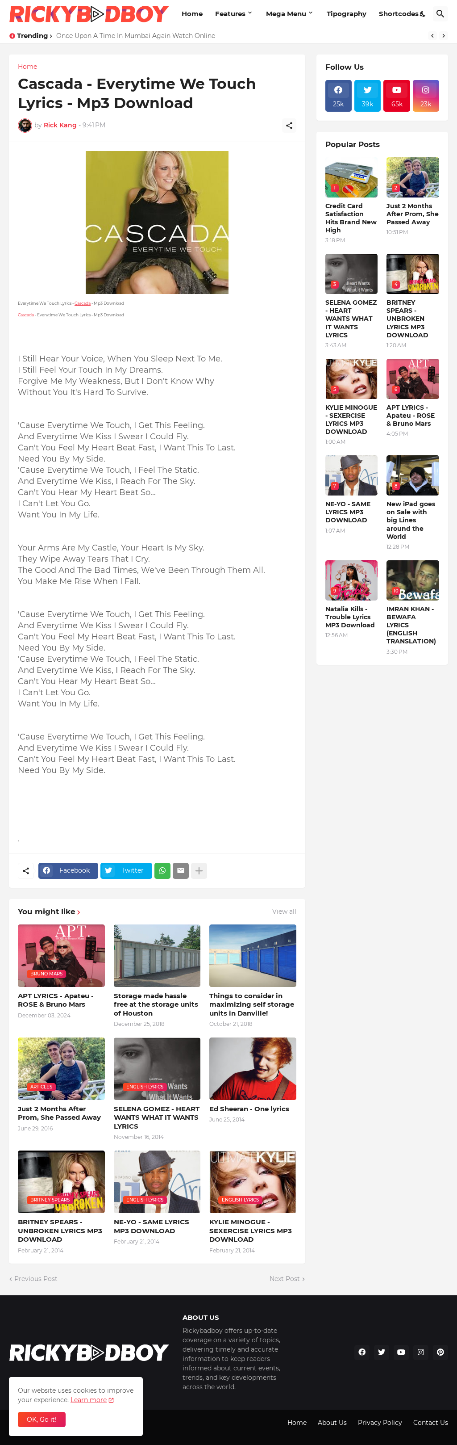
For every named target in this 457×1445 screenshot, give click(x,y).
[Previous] (432, 35)
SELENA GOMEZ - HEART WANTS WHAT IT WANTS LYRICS (156, 1117)
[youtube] (401, 1352)
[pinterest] (440, 1352)
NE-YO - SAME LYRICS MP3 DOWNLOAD (151, 1226)
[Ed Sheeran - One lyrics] (252, 1069)
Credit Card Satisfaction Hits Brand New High (351, 218)
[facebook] (362, 1352)
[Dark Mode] (423, 13)
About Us (332, 1423)
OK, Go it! (42, 1420)
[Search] (440, 13)
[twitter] (381, 1352)
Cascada (83, 303)
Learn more (89, 1400)
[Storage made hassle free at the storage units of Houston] (157, 955)
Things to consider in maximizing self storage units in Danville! (251, 1004)
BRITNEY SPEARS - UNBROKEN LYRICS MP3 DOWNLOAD (60, 1230)
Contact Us (430, 1423)
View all (284, 911)
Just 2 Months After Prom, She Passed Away (59, 1113)
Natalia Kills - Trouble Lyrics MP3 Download (350, 617)
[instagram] (420, 1352)
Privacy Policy (380, 1423)
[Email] (181, 871)
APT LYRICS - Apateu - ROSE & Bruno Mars (56, 1000)
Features (230, 13)
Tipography (346, 13)
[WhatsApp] (162, 871)
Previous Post (36, 1279)
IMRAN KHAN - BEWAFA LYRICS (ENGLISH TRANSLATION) (411, 625)
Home (192, 13)
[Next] (443, 35)
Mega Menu (286, 13)
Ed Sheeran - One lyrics (249, 1109)
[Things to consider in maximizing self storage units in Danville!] (252, 955)
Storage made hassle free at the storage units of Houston (156, 1004)
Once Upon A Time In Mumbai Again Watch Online (135, 36)
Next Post (285, 1279)
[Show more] (199, 871)
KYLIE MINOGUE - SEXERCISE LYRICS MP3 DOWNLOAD (250, 1230)
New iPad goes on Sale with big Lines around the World (410, 520)
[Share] (289, 125)
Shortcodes (399, 13)
